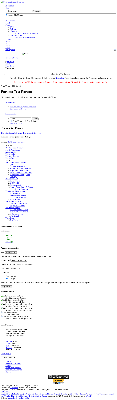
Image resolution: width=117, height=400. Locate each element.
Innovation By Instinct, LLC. (18, 398)
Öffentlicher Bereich (17, 166)
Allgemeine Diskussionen (19, 171)
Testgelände (9, 66)
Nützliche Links (16, 35)
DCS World (14, 183)
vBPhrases (49, 394)
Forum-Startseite (11, 158)
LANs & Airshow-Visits (19, 210)
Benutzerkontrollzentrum (14, 148)
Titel (2, 133)
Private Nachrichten (12, 150)
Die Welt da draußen (12, 208)
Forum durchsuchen (10, 114)
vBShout (82, 394)
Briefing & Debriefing (18, 195)
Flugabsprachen (15, 193)
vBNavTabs (73, 394)
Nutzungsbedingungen (13, 370)
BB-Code (8, 341)
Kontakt (8, 362)
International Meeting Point (20, 175)
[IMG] (7, 346)
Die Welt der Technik (13, 201)
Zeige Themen (17, 121)
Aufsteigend (12, 276)
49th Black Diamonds (13, 364)
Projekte (8, 39)
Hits (24, 133)
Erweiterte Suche (11, 58)
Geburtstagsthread (16, 214)
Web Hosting (5, 392)
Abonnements (10, 152)
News (12, 164)
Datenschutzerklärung (13, 368)
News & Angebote (21, 189)
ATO (7, 43)
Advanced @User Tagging (95, 394)
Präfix (3, 268)
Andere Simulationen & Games (21, 187)
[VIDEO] (8, 348)
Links (7, 48)
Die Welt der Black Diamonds (16, 162)
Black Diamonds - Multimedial (21, 173)
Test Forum (14, 220)
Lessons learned (20, 197)
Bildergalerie (10, 50)
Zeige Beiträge (31, 121)
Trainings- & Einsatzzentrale (15, 191)
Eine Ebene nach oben (18, 109)
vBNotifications (21, 396)
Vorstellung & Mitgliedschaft (20, 168)
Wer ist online (10, 154)
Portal (7, 23)
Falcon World (15, 181)
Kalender (13, 29)
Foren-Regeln (6, 354)
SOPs (7, 46)
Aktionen (13, 31)
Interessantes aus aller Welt (19, 212)
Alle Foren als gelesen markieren (26, 33)
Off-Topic (13, 177)
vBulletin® (14, 388)
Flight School (15, 199)
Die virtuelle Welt (11, 179)
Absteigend (12, 279)
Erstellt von (9, 133)
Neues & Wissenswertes (18, 204)
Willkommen (10, 21)
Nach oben (20, 142)
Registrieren (9, 6)
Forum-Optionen (10, 102)
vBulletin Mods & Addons (37, 396)
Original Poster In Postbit (10, 394)
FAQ (7, 8)
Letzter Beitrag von (34, 133)
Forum (7, 25)
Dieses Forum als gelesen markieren (23, 107)
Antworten (18, 133)
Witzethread (14, 216)
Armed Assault (15, 185)
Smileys (8, 344)
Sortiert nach (5, 260)
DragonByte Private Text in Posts (32, 394)
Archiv (8, 366)
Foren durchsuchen (12, 156)
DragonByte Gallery (61, 394)
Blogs (7, 41)
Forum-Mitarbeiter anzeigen (25, 37)
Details (88, 396)
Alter (3, 252)
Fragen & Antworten (17, 206)
